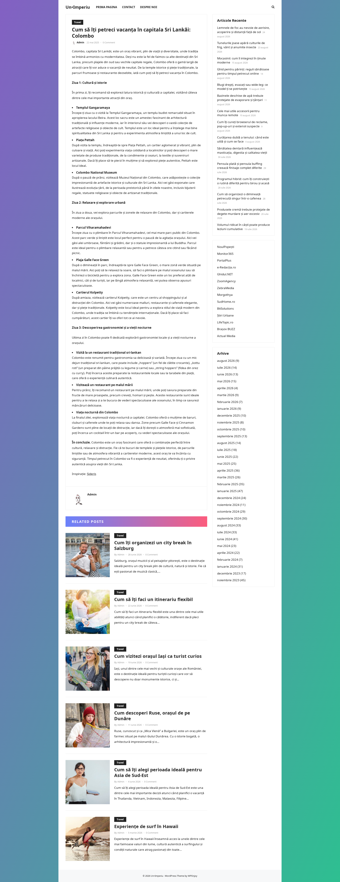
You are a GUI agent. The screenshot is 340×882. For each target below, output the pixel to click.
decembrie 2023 (228, 573)
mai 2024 (223, 546)
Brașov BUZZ (226, 329)
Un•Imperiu (78, 7)
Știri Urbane (225, 315)
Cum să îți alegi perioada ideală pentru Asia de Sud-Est (158, 772)
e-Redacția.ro (226, 267)
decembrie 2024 (228, 498)
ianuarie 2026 (227, 409)
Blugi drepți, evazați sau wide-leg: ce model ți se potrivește (242, 87)
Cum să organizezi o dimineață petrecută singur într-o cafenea (239, 196)
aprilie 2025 (225, 470)
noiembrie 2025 (228, 422)
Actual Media (226, 336)
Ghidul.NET (225, 274)
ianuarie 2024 (227, 566)
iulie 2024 (224, 532)
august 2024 (226, 525)
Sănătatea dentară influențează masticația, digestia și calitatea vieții (242, 150)
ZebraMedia (225, 288)
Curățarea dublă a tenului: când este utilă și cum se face (243, 139)
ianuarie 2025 (227, 491)
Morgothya (225, 295)
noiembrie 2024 (228, 505)
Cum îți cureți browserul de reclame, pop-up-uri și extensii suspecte (242, 124)
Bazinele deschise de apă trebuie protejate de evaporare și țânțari (240, 98)
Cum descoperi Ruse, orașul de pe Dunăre (152, 715)
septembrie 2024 (229, 518)
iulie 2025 (224, 450)
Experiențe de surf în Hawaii (146, 826)
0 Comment (109, 42)
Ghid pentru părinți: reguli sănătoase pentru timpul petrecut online (243, 71)
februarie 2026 (227, 402)
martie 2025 (225, 477)
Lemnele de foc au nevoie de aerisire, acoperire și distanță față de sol (243, 30)
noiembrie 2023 (228, 580)
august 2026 (226, 361)
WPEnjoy (192, 875)
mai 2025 (223, 464)
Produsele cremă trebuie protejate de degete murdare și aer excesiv (243, 211)
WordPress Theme (174, 875)
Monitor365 (225, 254)
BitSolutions (225, 308)
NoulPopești (225, 247)
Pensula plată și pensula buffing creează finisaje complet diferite (239, 166)
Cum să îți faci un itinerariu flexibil (153, 599)
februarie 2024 (227, 560)
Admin (80, 42)
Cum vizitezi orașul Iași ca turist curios (158, 656)
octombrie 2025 (228, 429)
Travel (77, 22)
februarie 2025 (227, 484)
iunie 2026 (224, 374)
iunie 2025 (224, 457)
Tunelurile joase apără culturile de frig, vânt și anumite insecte (241, 45)
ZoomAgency (226, 281)
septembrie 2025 (229, 436)
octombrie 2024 (228, 511)
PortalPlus (224, 260)
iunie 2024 (224, 539)
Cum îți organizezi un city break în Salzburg (153, 545)
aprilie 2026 (225, 388)
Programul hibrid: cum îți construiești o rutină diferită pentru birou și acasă (243, 181)
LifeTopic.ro (225, 322)
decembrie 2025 (228, 415)
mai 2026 (223, 381)
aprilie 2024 (225, 553)
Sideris (91, 474)
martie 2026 (225, 395)
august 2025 (226, 443)
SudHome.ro (226, 302)
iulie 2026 (224, 367)
